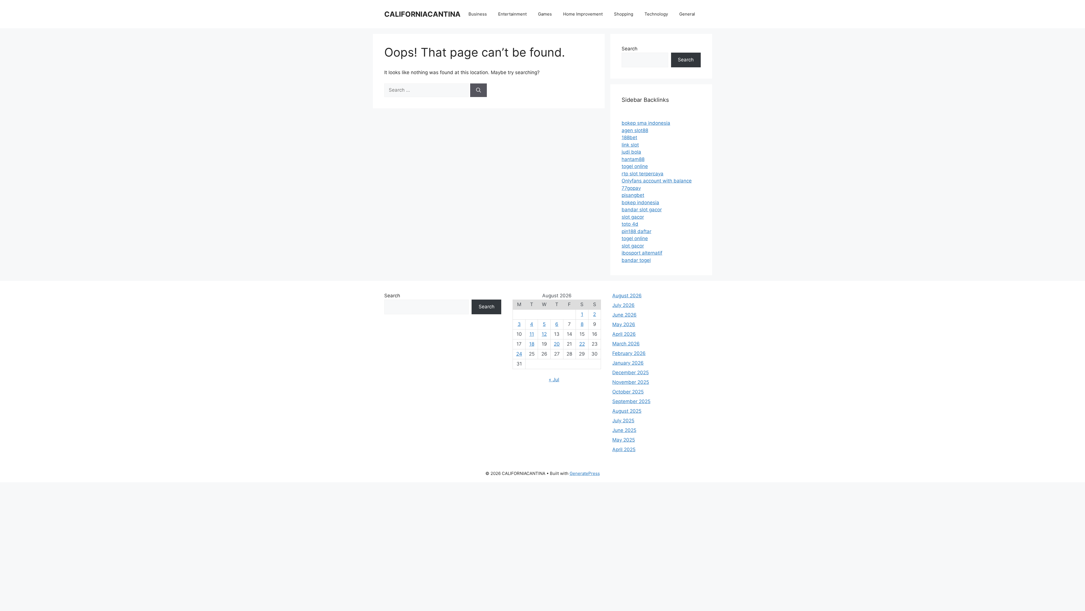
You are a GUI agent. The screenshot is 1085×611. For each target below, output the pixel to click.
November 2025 (630, 382)
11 (532, 334)
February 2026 (629, 353)
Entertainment (512, 14)
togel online (635, 166)
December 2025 (630, 372)
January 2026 (628, 363)
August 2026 (627, 295)
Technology (656, 14)
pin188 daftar (636, 231)
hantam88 (633, 159)
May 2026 (623, 324)
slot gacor (633, 217)
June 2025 (624, 430)
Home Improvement (583, 14)
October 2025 (628, 392)
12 (544, 334)
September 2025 (631, 401)
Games (545, 14)
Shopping (623, 14)
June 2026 (624, 315)
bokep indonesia (640, 202)
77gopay (631, 188)
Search (629, 48)
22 (582, 344)
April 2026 (624, 334)
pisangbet (633, 195)
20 (557, 344)
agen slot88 (635, 130)
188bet (629, 137)
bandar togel (636, 260)
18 (531, 344)
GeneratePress (585, 473)
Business (477, 14)
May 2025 (623, 440)
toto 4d (630, 224)
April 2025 (623, 449)
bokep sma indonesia (646, 123)
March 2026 (626, 344)
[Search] (478, 90)
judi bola (631, 152)
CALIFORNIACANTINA (422, 14)
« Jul (554, 379)
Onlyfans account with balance (657, 181)
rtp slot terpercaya (642, 174)
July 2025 (623, 420)
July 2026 (623, 305)
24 (519, 354)
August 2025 (626, 411)
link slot (630, 145)
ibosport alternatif (642, 253)
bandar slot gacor (642, 209)
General (687, 14)
